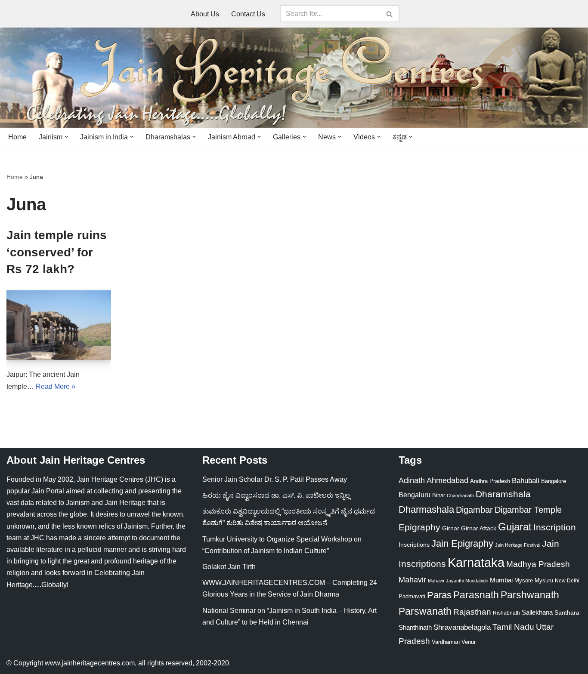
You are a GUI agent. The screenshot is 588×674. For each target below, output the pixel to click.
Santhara (566, 612)
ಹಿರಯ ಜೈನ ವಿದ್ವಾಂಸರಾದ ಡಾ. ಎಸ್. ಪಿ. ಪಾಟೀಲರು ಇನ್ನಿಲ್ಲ (276, 495)
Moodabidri (476, 580)
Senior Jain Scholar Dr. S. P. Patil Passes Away (274, 479)
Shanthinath (415, 627)
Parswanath (425, 611)
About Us (205, 14)
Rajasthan (472, 611)
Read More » (55, 386)
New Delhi (567, 581)
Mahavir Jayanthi (446, 580)
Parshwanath (530, 594)
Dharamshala (503, 494)
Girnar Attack (478, 528)
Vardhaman (446, 642)
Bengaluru (414, 495)
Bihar (438, 495)
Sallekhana (537, 612)
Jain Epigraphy (462, 543)
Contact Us (248, 14)
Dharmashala (426, 509)
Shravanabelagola (462, 627)
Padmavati (412, 596)
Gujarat (515, 526)
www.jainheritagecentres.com (90, 663)
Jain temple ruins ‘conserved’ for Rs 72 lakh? (56, 251)
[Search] (389, 13)
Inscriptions (414, 544)
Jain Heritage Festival (517, 545)
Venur (468, 642)
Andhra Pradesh (490, 481)
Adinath (412, 480)
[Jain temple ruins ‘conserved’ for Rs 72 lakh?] (58, 325)
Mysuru (544, 580)
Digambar (474, 509)
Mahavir (412, 579)
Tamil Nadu (513, 626)
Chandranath (460, 495)
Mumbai (501, 580)
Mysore (523, 580)
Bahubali (525, 481)
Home (17, 137)
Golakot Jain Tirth (229, 566)
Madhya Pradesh (538, 564)
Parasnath (476, 595)
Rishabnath (506, 613)
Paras (439, 595)
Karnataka (476, 562)
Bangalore (553, 481)
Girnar (450, 528)
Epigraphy (419, 527)
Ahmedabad (447, 480)
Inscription (554, 527)
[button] (66, 136)
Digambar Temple (528, 509)
